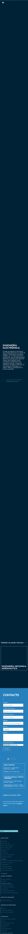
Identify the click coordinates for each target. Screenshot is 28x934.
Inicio (7, 379)
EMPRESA (5, 720)
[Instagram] (17, 798)
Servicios (12, 379)
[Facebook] (4, 798)
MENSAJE (5, 732)
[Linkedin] (13, 798)
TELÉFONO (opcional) (8, 714)
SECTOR (5, 726)
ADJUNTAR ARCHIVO (8, 743)
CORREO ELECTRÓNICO (9, 708)
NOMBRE (5, 702)
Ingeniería (19, 379)
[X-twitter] (8, 798)
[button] (14, 6)
